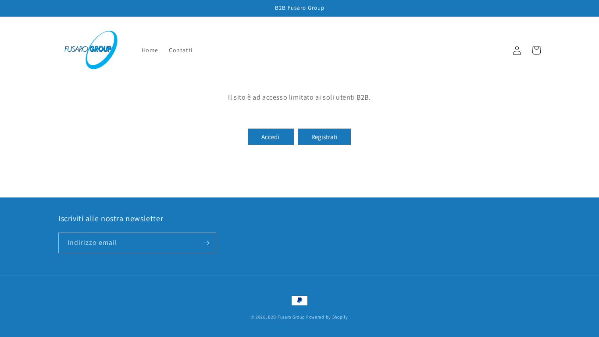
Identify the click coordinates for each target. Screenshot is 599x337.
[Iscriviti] (206, 243)
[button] (497, 50)
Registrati (324, 137)
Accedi (271, 137)
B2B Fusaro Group (286, 317)
